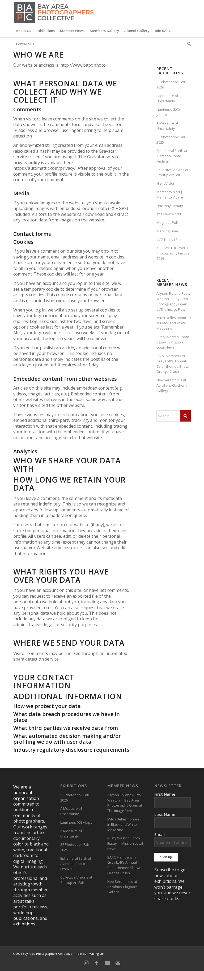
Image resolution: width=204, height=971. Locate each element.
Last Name (164, 814)
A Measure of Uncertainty (167, 98)
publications (25, 918)
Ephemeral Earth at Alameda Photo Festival (171, 156)
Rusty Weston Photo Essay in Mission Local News (172, 342)
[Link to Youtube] (107, 963)
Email (159, 834)
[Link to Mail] (118, 963)
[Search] (188, 44)
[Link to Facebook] (96, 963)
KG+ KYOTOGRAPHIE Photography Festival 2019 (173, 253)
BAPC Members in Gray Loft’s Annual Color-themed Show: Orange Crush (172, 363)
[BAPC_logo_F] (53, 12)
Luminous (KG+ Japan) (77, 822)
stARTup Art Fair (169, 239)
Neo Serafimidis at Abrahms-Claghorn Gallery (171, 385)
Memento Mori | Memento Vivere (169, 194)
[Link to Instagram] (86, 963)
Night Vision (165, 183)
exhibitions (24, 924)
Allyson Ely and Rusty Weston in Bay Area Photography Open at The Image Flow (173, 301)
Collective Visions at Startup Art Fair (172, 172)
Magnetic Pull (167, 222)
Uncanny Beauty (169, 205)
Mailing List (96, 954)
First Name (164, 794)
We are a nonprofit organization (26, 792)
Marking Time (167, 231)
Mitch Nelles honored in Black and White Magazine (173, 323)
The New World (168, 214)
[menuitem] (23, 30)
